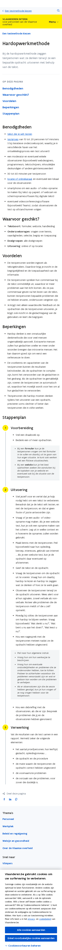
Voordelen (9, 101)
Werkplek (7, 826)
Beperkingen (10, 107)
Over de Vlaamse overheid (17, 848)
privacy (31, 919)
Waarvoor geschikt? (15, 95)
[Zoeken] (58, 11)
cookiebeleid (45, 919)
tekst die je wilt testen (19, 134)
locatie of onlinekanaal (19, 179)
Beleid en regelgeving (14, 833)
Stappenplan (10, 113)
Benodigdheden (12, 88)
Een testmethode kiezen (18, 10)
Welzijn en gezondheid (15, 841)
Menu (52, 22)
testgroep (13, 139)
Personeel (8, 819)
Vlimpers (7, 863)
